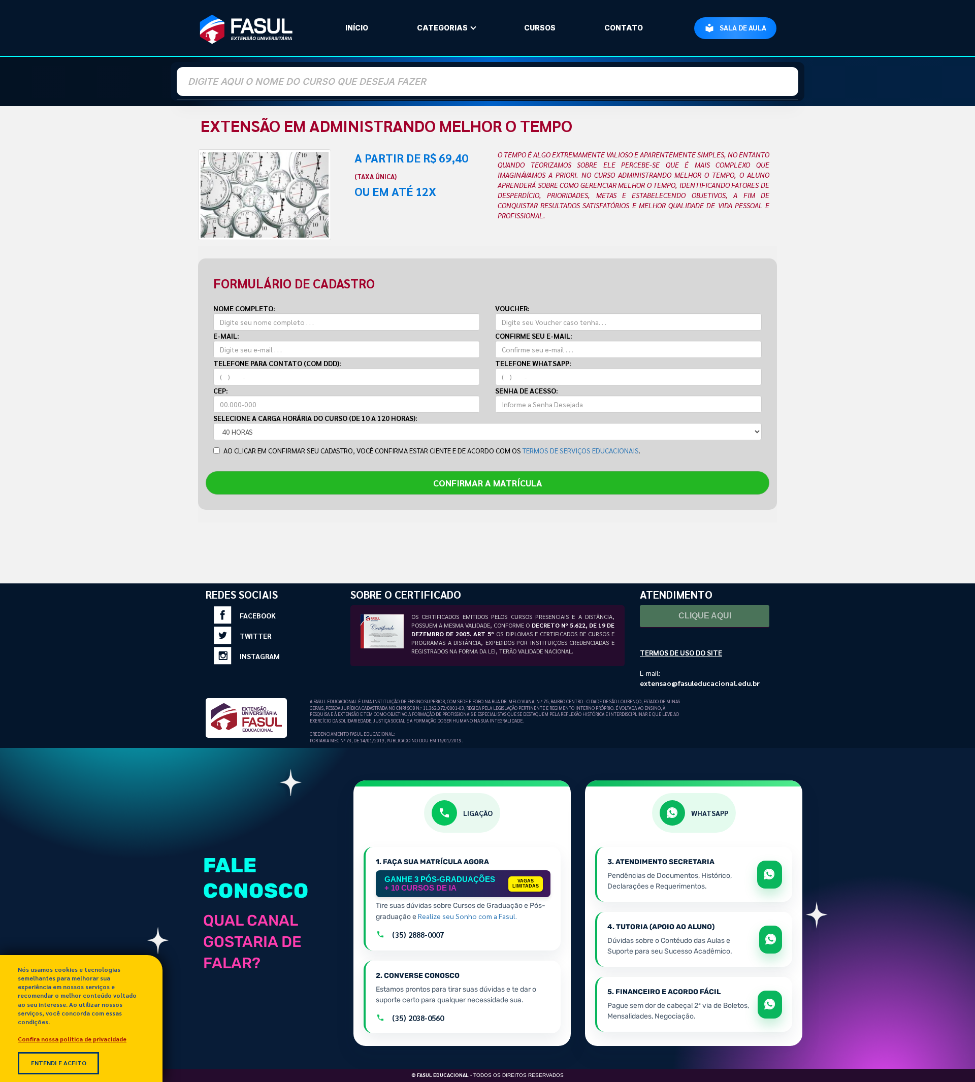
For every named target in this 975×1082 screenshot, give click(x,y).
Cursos (540, 27)
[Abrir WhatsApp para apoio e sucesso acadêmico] (770, 940)
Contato (623, 27)
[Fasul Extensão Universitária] (246, 28)
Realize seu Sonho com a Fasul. (467, 916)
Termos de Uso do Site (681, 652)
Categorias (442, 27)
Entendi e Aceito (58, 1063)
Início (356, 27)
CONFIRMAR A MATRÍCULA (487, 482)
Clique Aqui (704, 615)
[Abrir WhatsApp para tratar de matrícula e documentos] (769, 875)
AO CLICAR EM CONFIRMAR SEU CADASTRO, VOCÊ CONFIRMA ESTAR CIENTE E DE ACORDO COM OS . (431, 450)
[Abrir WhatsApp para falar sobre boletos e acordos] (770, 1005)
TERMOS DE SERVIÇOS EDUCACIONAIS (581, 450)
